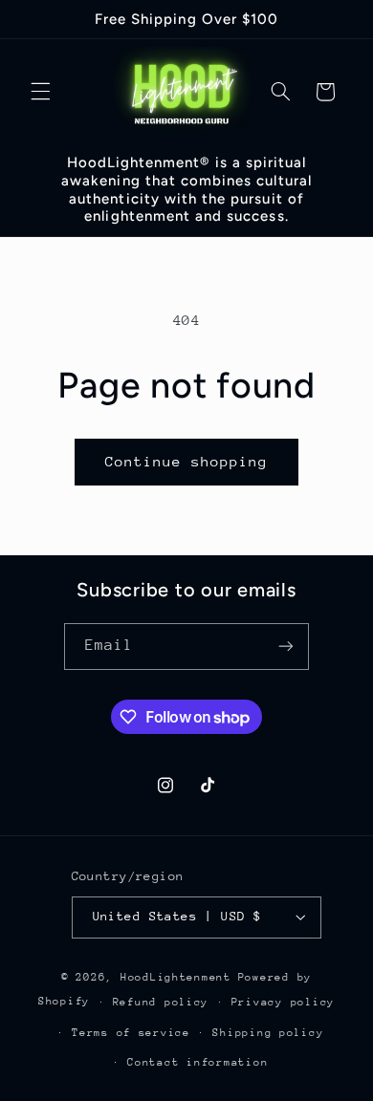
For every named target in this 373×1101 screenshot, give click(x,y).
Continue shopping (187, 461)
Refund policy (161, 1002)
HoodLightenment (176, 977)
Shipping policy (267, 1032)
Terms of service (131, 1032)
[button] (40, 92)
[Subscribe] (286, 646)
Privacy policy (283, 1002)
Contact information (197, 1062)
